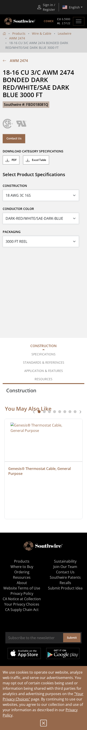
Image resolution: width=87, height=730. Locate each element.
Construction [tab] (43, 346)
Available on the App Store (24, 653)
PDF (14, 160)
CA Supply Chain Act (22, 609)
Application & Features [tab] (43, 371)
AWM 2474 (17, 38)
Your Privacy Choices (21, 604)
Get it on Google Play (62, 653)
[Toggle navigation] (78, 21)
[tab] (39, 411)
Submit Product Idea (65, 588)
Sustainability (65, 561)
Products (18, 33)
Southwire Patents (65, 577)
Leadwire (64, 33)
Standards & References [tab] (43, 362)
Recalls (65, 582)
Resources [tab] (43, 379)
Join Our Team (65, 566)
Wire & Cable (41, 33)
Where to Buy (21, 566)
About (22, 582)
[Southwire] (20, 21)
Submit (72, 638)
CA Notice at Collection (22, 598)
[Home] (4, 33)
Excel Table (38, 160)
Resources (22, 577)
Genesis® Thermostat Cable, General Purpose (40, 471)
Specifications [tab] (43, 354)
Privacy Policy (21, 593)
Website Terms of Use (21, 588)
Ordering (21, 572)
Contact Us (13, 138)
